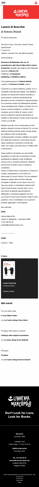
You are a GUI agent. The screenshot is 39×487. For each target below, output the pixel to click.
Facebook (4, 243)
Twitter (11, 243)
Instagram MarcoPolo (19, 463)
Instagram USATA (19, 466)
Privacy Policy (19, 480)
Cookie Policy (19, 478)
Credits (19, 482)
